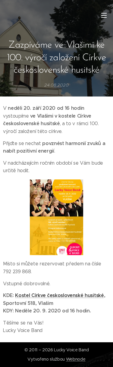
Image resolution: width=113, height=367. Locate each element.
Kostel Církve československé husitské (59, 295)
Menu (104, 15)
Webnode (76, 359)
